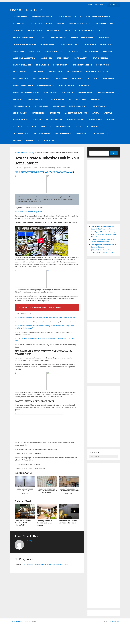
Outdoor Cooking (54, 120)
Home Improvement (85, 92)
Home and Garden (74, 72)
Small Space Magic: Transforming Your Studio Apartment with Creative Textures (104, 234)
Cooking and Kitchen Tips (80, 24)
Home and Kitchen (20, 79)
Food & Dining (106, 44)
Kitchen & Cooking (77, 106)
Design (67, 31)
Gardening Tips (45, 58)
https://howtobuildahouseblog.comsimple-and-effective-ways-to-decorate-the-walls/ (46, 318)
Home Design (84, 85)
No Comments (64, 168)
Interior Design (41, 106)
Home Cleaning (92, 79)
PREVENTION (31, 127)
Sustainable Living (42, 134)
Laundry (95, 113)
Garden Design (91, 51)
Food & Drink (18, 51)
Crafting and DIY (35, 31)
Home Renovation (56, 99)
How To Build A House (26, 10)
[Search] (114, 153)
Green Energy (63, 58)
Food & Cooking (89, 44)
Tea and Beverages (63, 134)
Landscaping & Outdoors (76, 113)
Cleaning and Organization (98, 17)
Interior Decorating (21, 106)
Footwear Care (74, 51)
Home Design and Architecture (26, 92)
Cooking (60, 24)
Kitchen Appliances (98, 106)
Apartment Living (20, 17)
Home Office (18, 99)
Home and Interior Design (97, 72)
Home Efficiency (50, 92)
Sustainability (92, 127)
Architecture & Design (42, 17)
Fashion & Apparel (48, 44)
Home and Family (55, 72)
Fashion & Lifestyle (69, 44)
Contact (89, 4)
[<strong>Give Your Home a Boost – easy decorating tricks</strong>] (69, 511)
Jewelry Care (59, 106)
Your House (49, 140)
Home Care (76, 79)
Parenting (111, 120)
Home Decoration (66, 85)
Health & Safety (80, 58)
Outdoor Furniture (75, 120)
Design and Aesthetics (84, 31)
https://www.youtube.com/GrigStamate (29, 212)
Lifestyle (108, 113)
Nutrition (37, 120)
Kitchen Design (38, 113)
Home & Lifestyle (20, 72)
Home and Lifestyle (41, 79)
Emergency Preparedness (82, 37)
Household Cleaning (78, 99)
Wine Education (32, 140)
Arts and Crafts (63, 17)
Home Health (67, 92)
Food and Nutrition (53, 51)
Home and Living (60, 79)
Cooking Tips (18, 31)
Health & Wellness (100, 58)
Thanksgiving (82, 134)
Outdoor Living (95, 120)
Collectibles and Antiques (40, 24)
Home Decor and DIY (45, 85)
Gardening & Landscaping (24, 58)
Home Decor (108, 79)
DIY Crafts (42, 37)
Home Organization (36, 99)
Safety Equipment (63, 127)
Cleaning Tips (18, 24)
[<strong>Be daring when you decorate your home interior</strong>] (47, 511)
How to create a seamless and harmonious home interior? (42, 564)
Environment (103, 37)
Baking (78, 17)
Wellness (17, 140)
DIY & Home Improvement (23, 37)
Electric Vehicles (58, 37)
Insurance (95, 99)
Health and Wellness (22, 65)
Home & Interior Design (82, 65)
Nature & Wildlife (20, 120)
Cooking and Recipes (104, 24)
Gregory (19, 168)
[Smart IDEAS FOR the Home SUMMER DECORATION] (25, 511)
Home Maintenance (106, 92)
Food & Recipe (34, 51)
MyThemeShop (114, 621)
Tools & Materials (100, 134)
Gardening (107, 51)
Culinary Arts (53, 31)
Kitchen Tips (55, 113)
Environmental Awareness (24, 44)
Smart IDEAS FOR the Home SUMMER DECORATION (23, 523)
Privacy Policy (99, 4)
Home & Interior (60, 65)
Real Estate (46, 127)
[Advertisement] (103, 190)
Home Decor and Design (23, 85)
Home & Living (37, 72)
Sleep (78, 127)
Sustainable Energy (21, 134)
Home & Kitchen (103, 65)
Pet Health (17, 127)
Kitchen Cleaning (20, 113)
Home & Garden (42, 65)
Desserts (102, 31)
